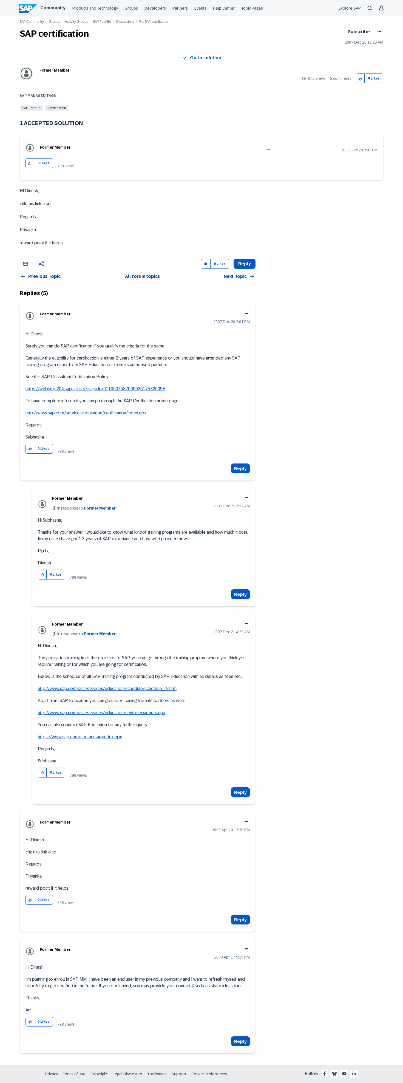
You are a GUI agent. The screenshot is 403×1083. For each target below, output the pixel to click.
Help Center (224, 8)
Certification (57, 108)
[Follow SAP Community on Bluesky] (334, 1073)
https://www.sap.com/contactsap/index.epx (80, 736)
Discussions (125, 22)
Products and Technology (95, 8)
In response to (86, 508)
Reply (240, 468)
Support (179, 1074)
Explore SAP (350, 8)
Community (53, 7)
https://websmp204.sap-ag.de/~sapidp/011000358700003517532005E (95, 388)
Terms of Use (74, 1074)
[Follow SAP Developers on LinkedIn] (354, 1073)
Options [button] (378, 32)
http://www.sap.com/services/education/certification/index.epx (85, 413)
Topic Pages (252, 8)
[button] (360, 78)
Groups (131, 8)
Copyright (99, 1074)
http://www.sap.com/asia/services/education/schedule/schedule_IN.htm (107, 688)
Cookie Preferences (209, 1074)
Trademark (157, 1074)
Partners (180, 8)
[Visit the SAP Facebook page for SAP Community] (324, 1073)
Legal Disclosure (127, 1074)
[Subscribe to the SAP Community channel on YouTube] (344, 1073)
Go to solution (205, 57)
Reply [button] (244, 263)
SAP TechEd (102, 22)
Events (200, 8)
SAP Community (32, 22)
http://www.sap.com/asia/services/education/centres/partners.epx (101, 712)
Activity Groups (76, 22)
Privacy (51, 1074)
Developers (155, 8)
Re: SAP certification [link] (154, 22)
